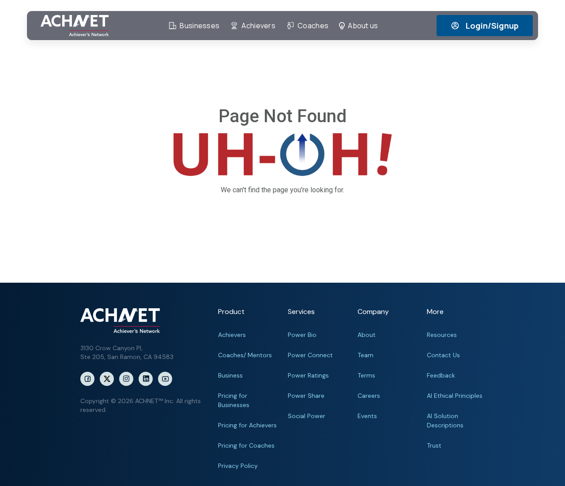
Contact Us (443, 355)
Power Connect (310, 355)
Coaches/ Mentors (245, 355)
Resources (442, 335)
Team (365, 355)
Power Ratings (308, 375)
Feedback (441, 375)
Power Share (306, 396)
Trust (434, 445)
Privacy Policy (238, 466)
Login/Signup (492, 25)
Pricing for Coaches (246, 445)
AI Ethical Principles (454, 396)
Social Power (306, 416)
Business (230, 375)
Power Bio (302, 335)
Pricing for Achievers (247, 425)
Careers (369, 396)
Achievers (232, 335)
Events (367, 416)
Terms (366, 375)
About (367, 335)
